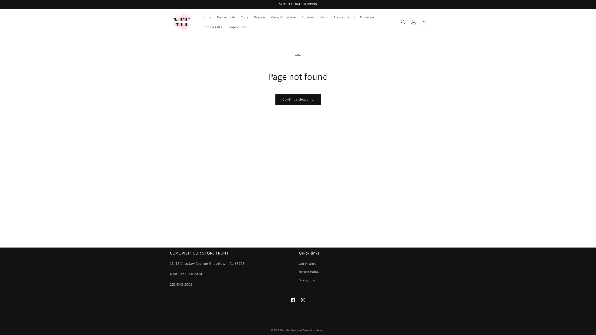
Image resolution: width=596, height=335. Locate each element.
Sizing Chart (308, 280)
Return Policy (309, 272)
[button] (344, 17)
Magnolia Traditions (291, 330)
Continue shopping (298, 99)
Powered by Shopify (313, 330)
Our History (307, 263)
